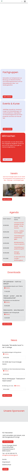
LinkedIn (5, 469)
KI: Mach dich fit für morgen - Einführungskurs (19, 258)
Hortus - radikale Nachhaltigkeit (19, 232)
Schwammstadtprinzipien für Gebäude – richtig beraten (19, 225)
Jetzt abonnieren (8, 441)
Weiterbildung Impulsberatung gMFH (19, 237)
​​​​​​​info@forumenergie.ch (10, 455)
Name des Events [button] (17, 218)
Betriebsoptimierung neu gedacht (19, 243)
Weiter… (8, 288)
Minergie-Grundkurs (17, 253)
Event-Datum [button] (7, 219)
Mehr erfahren (7, 96)
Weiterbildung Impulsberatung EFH (19, 248)
